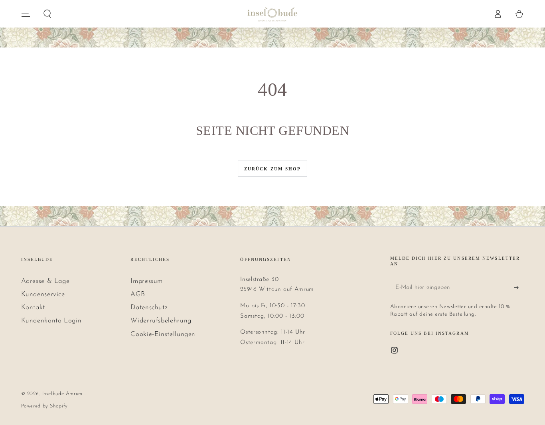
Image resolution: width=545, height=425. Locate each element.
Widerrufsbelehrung (160, 320)
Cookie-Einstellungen (162, 334)
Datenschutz (149, 307)
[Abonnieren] (519, 287)
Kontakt (33, 307)
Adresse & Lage (45, 281)
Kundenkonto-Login (51, 320)
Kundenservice (43, 294)
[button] (47, 13)
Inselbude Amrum (63, 393)
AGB (137, 294)
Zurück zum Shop (272, 168)
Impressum (146, 281)
